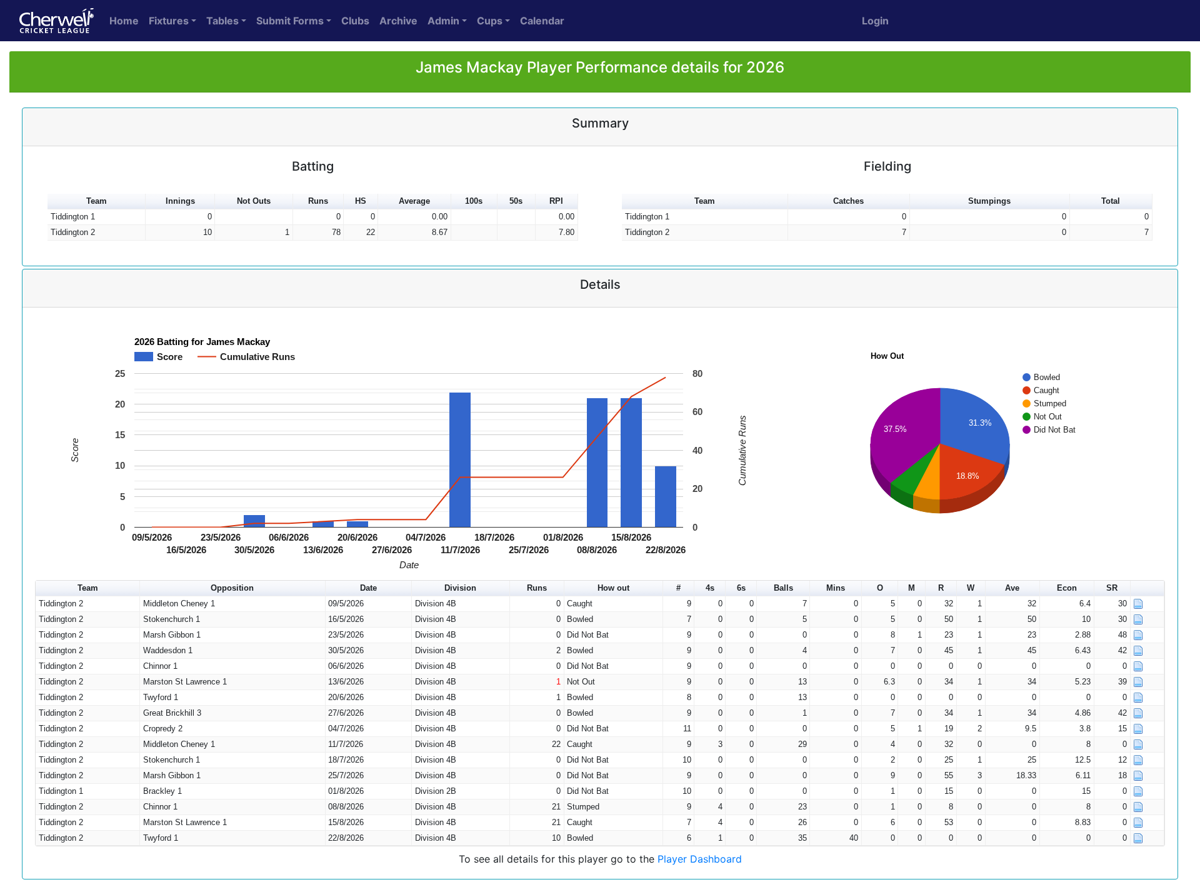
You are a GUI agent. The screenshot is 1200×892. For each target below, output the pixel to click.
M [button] (911, 588)
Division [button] (460, 588)
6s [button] (741, 588)
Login (875, 20)
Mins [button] (835, 588)
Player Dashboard (700, 859)
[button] (1147, 588)
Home (124, 20)
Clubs (355, 20)
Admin (443, 20)
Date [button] (368, 588)
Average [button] (414, 201)
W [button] (970, 588)
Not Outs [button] (254, 201)
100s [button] (473, 201)
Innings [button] (180, 201)
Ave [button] (1012, 588)
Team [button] (96, 201)
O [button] (880, 588)
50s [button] (515, 201)
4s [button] (710, 588)
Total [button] (1110, 201)
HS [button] (360, 201)
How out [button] (613, 588)
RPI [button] (556, 201)
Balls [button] (783, 588)
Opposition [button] (232, 588)
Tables (222, 20)
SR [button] (1112, 588)
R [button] (941, 588)
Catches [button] (848, 201)
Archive (398, 20)
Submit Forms (290, 20)
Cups (489, 20)
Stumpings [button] (989, 201)
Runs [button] (318, 201)
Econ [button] (1067, 588)
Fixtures (169, 20)
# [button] (678, 588)
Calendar (542, 20)
